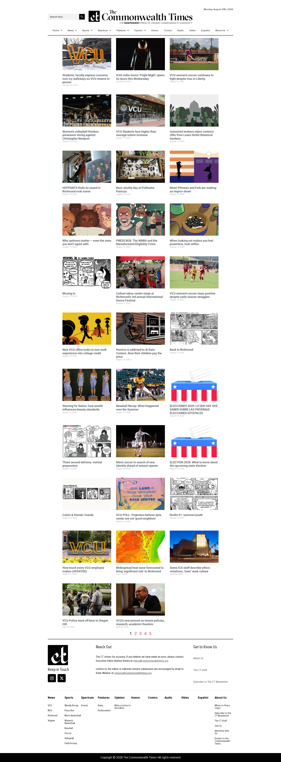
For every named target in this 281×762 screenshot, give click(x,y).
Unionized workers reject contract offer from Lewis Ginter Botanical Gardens (192, 135)
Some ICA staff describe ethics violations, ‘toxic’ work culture (190, 569)
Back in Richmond (181, 349)
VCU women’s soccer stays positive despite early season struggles (192, 295)
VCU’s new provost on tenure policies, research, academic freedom (140, 622)
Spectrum (103, 30)
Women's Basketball (70, 722)
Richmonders (104, 710)
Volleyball (69, 738)
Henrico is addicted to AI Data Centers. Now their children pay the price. (139, 353)
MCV (50, 710)
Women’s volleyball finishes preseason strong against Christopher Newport (80, 135)
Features (121, 30)
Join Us (218, 725)
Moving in (68, 293)
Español (205, 30)
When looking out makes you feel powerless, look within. (191, 242)
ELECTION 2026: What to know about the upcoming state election (194, 464)
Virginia (51, 720)
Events (84, 705)
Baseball (69, 728)
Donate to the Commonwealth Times (222, 741)
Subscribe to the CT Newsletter (223, 714)
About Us (220, 30)
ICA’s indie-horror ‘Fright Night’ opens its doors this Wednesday (140, 76)
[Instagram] (52, 678)
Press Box (69, 710)
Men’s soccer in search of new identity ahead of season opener (137, 464)
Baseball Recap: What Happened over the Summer (137, 407)
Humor (155, 30)
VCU (50, 705)
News (71, 30)
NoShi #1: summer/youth (186, 515)
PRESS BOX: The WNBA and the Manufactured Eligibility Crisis (136, 242)
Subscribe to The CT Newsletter (210, 682)
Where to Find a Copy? (222, 707)
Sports (85, 30)
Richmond (52, 715)
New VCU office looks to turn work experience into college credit (84, 351)
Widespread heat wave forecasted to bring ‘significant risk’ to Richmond (140, 569)
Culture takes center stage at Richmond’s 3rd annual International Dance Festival (139, 297)
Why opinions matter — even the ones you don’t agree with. (86, 242)
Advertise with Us (222, 732)
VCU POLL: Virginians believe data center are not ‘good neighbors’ (138, 516)
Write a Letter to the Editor (122, 707)
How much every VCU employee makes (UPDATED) (83, 569)
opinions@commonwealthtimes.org (133, 673)
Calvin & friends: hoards (78, 515)
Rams (100, 705)
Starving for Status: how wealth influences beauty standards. (82, 407)
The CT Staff (200, 670)
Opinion (138, 30)
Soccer (68, 733)
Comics (168, 30)
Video (192, 30)
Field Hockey (71, 743)
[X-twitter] (62, 678)
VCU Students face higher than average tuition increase (136, 133)
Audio (180, 30)
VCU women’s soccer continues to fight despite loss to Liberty (192, 76)
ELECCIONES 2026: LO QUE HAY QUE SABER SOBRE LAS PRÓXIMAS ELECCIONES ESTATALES (194, 409)
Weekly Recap (71, 705)
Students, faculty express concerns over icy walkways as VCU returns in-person (86, 78)
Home (56, 30)
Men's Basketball (73, 715)
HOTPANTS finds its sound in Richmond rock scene (81, 189)
